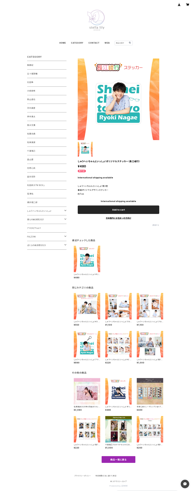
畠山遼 (30, 159)
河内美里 (31, 108)
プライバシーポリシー (82, 476)
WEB (107, 43)
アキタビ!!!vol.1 (34, 228)
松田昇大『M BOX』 (36, 185)
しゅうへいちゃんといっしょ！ (39, 211)
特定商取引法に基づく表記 (106, 476)
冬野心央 (31, 168)
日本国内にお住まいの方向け (118, 218)
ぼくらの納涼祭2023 (36, 245)
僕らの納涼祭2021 (35, 219)
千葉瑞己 (31, 151)
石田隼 (30, 82)
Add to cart (118, 209)
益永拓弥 (31, 176)
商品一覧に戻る (118, 459)
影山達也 (31, 99)
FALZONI (31, 236)
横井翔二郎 (32, 202)
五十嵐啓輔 (32, 73)
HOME (62, 43)
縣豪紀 (30, 65)
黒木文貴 (31, 125)
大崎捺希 (31, 91)
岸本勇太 (31, 116)
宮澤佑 (30, 194)
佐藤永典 (31, 133)
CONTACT (94, 43)
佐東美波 (31, 142)
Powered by (115, 486)
